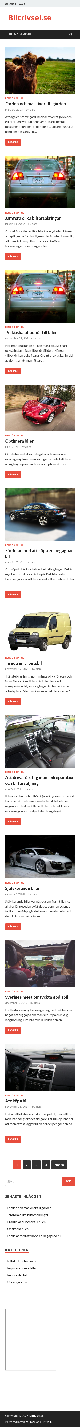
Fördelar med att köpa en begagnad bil (34, 1236)
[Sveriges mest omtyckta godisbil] (40, 965)
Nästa (59, 1165)
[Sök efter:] (40, 1181)
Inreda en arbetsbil (23, 663)
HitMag (46, 1422)
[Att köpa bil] (40, 1069)
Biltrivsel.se (29, 18)
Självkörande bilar (22, 888)
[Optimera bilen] (40, 409)
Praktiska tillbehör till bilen (31, 332)
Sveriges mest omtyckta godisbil (36, 996)
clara (32, 109)
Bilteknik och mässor (22, 1261)
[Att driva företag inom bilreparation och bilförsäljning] (40, 743)
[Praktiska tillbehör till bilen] (40, 298)
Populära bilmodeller (22, 1268)
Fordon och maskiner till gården (35, 103)
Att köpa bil (16, 1100)
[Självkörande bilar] (40, 858)
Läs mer (13, 142)
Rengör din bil (14, 98)
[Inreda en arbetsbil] (40, 632)
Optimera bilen (19, 440)
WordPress (28, 1422)
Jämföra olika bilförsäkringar (33, 218)
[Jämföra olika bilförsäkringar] (40, 184)
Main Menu (22, 34)
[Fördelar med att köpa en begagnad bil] (40, 516)
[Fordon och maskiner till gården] (40, 72)
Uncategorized (17, 1282)
